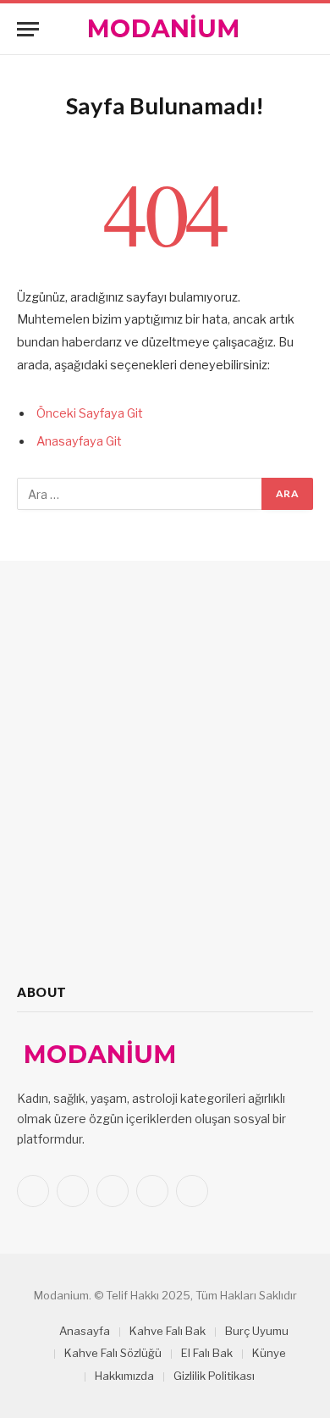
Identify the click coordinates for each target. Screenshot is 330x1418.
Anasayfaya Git (79, 441)
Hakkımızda (124, 1375)
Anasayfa (84, 1331)
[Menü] (28, 29)
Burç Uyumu (257, 1331)
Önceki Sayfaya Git (89, 413)
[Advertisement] (165, 772)
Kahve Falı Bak (167, 1331)
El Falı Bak (207, 1353)
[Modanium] (165, 28)
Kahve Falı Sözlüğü (113, 1353)
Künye (269, 1353)
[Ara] (305, 29)
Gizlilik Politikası (214, 1375)
